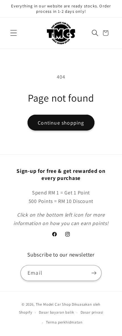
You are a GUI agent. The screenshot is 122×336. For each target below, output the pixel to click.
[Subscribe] (93, 273)
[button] (13, 33)
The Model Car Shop (53, 304)
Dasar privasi (92, 312)
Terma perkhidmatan (64, 322)
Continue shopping (61, 122)
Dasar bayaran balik (56, 312)
